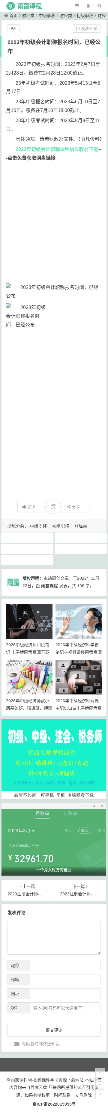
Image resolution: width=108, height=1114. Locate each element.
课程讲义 (27, 559)
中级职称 (47, 15)
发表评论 (89, 28)
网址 (15, 993)
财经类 (28, 15)
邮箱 (15, 979)
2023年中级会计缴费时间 (80, 537)
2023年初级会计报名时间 (27, 548)
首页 (13, 15)
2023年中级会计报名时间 (27, 537)
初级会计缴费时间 (81, 548)
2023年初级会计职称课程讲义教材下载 (57, 149)
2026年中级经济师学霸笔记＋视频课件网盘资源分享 (79, 652)
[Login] (88, 6)
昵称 (15, 965)
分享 (76, 506)
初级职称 (84, 15)
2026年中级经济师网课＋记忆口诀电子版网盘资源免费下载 (79, 708)
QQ (14, 1007)
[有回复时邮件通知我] (15, 1044)
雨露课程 (49, 585)
